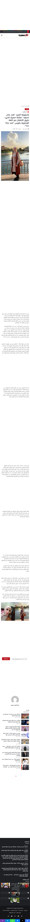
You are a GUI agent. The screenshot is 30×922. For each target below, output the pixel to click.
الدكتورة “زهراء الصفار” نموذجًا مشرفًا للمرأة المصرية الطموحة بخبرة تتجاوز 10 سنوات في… (10, 741)
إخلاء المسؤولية (12, 912)
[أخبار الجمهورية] (23, 35)
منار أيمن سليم (25, 129)
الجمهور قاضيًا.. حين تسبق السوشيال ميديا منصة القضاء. (11, 760)
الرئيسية (26, 106)
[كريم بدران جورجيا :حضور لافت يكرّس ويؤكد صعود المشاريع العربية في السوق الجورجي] (24, 885)
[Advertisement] (15, 15)
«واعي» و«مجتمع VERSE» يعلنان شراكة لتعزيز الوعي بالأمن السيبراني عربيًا (11, 734)
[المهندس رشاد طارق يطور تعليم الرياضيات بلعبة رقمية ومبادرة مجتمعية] (25, 722)
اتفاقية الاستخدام (6, 910)
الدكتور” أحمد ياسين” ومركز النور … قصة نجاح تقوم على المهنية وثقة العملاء (11, 747)
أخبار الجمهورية (10, 908)
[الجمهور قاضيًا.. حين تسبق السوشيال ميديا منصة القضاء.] (25, 761)
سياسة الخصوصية (14, 910)
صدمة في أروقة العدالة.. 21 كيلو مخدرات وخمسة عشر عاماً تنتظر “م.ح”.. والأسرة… (11, 766)
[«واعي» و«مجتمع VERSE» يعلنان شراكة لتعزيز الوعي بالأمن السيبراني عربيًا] (25, 735)
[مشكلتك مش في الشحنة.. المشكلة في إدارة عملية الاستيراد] (25, 716)
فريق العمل (18, 912)
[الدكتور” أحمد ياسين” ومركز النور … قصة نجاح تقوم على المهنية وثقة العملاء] (25, 748)
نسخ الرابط (6, 659)
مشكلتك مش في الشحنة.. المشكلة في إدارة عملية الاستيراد (11, 715)
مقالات (22, 106)
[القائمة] (1, 35)
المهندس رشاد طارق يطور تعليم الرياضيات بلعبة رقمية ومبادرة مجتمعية (11, 721)
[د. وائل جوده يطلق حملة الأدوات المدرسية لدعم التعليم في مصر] (15, 894)
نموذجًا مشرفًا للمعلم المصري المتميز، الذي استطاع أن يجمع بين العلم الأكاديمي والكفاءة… (11, 754)
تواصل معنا (21, 910)
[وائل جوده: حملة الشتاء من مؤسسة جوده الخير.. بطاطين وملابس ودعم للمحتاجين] (24, 894)
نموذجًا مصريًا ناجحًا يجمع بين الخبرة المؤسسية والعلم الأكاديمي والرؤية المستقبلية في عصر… (12, 728)
